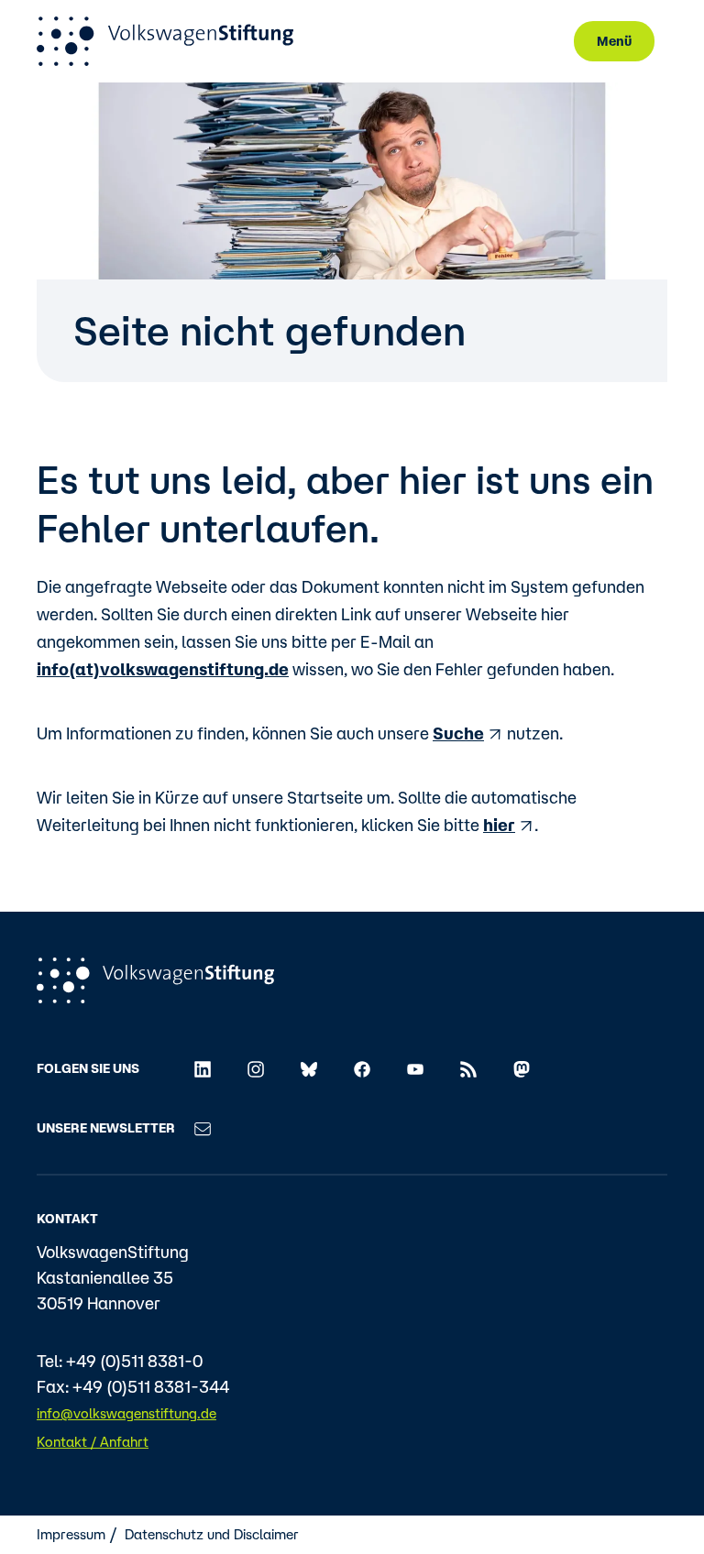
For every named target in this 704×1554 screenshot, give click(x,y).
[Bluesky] (309, 1067)
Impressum (71, 1534)
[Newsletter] (202, 1128)
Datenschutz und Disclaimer (212, 1534)
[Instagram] (255, 1067)
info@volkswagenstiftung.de (126, 1413)
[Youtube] (415, 1067)
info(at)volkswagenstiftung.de (163, 669)
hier (499, 824)
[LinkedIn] (202, 1067)
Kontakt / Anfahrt (92, 1442)
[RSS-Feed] (468, 1067)
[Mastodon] (521, 1067)
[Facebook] (362, 1067)
